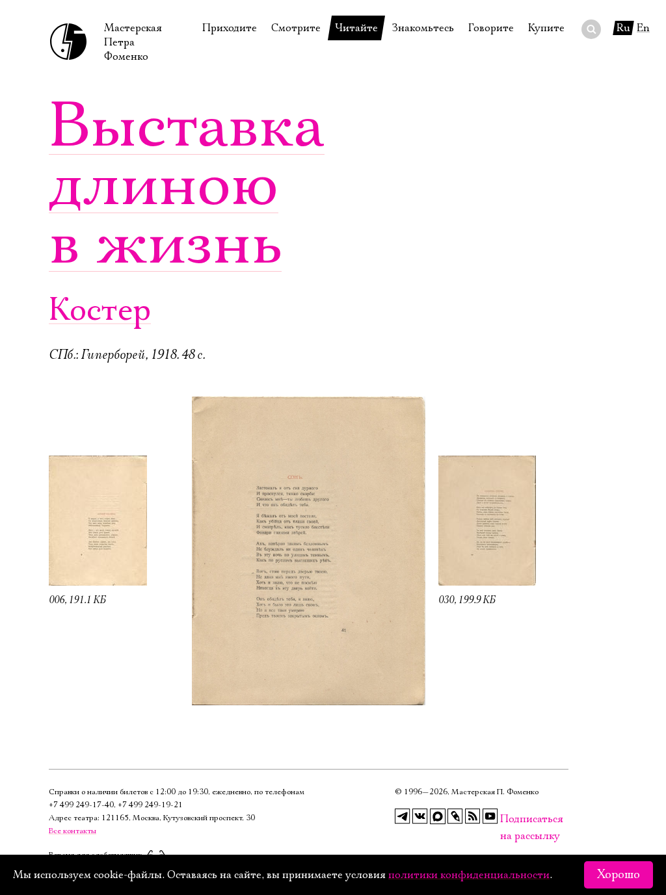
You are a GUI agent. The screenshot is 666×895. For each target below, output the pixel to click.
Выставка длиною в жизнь (187, 185)
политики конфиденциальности (469, 874)
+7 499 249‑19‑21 (150, 805)
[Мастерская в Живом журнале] (455, 816)
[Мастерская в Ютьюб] (490, 816)
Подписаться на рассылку (508, 819)
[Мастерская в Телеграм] (402, 816)
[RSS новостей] (473, 816)
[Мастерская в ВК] (420, 816)
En (643, 27)
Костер (100, 310)
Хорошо (618, 875)
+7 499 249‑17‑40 (81, 805)
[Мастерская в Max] (438, 816)
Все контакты (72, 831)
